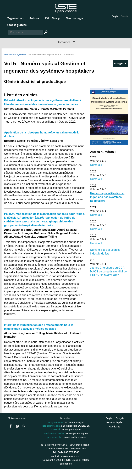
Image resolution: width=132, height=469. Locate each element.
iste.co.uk (55, 429)
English (116, 16)
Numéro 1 (96, 164)
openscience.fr (53, 437)
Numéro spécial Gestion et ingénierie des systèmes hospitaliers (107, 197)
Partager (119, 63)
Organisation (15, 18)
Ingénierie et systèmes (15, 54)
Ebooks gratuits (16, 25)
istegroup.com (55, 421)
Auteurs (34, 18)
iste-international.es (54, 433)
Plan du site (114, 426)
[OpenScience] (65, 7)
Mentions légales (114, 422)
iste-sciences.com (51, 425)
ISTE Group (52, 18)
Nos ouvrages (74, 18)
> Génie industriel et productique (44, 54)
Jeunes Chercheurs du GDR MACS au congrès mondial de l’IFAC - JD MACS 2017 (108, 271)
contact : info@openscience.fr (66, 456)
